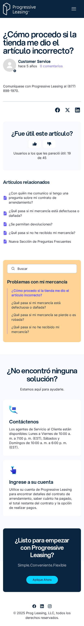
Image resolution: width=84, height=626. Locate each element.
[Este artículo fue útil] (35, 144)
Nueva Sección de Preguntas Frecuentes (40, 241)
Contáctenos (24, 421)
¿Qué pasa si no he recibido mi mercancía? (42, 233)
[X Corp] (67, 110)
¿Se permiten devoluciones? (30, 224)
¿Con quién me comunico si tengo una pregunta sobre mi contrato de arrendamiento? (38, 197)
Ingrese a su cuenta (31, 481)
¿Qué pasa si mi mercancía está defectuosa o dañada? (44, 213)
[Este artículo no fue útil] (49, 144)
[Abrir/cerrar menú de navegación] (73, 9)
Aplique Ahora (42, 579)
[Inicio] (19, 9)
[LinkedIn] (77, 110)
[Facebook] (57, 110)
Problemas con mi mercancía (37, 282)
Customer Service (34, 61)
